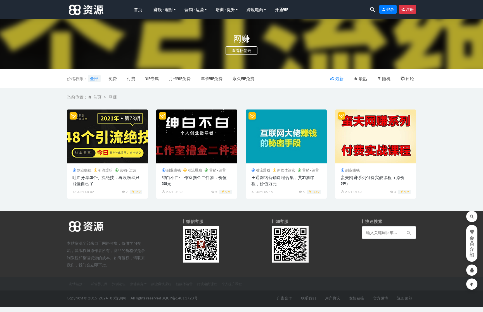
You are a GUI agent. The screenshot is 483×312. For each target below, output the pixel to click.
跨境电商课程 (207, 284)
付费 (131, 78)
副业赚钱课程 (161, 284)
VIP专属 (152, 78)
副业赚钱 (84, 170)
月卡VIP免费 (180, 78)
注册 (409, 9)
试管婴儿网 (99, 284)
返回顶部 (404, 298)
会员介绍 (472, 246)
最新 (339, 78)
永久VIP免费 (243, 78)
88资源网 (118, 298)
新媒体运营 (286, 170)
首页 (138, 9)
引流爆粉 (105, 170)
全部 (94, 78)
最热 (362, 78)
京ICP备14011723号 (180, 298)
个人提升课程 (232, 284)
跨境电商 (255, 9)
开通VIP (281, 9)
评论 (409, 78)
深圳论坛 (119, 284)
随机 (385, 78)
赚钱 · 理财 (163, 9)
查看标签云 (241, 50)
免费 (112, 78)
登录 (390, 9)
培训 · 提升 (225, 9)
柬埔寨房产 (138, 284)
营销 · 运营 (194, 9)
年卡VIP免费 (211, 78)
